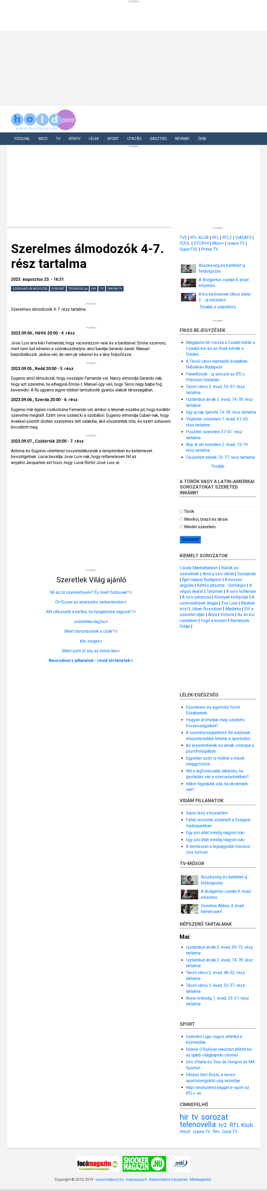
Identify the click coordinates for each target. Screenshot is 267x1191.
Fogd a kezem (214, 620)
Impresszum (136, 1179)
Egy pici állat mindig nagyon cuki (215, 832)
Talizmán (215, 591)
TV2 (183, 237)
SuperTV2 (189, 249)
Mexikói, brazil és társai (206, 519)
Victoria (227, 614)
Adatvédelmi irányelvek (168, 1179)
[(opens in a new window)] (98, 1163)
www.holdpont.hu (109, 1179)
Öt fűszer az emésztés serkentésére (89, 602)
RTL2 (227, 237)
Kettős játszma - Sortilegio (221, 585)
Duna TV (229, 1131)
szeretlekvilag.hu (89, 621)
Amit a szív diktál (218, 573)
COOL (185, 243)
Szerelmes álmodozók (30, 288)
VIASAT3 (243, 237)
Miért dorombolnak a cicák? (89, 631)
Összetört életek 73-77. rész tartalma (220, 457)
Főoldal (22, 139)
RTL (215, 237)
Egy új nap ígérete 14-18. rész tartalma (221, 412)
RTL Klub (241, 1125)
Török (189, 511)
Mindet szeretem (200, 526)
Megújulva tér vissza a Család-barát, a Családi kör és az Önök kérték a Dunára (220, 348)
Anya (212, 614)
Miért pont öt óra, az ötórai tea (89, 650)
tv (102, 288)
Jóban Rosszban (206, 608)
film (216, 1131)
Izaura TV (114, 288)
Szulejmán (246, 573)
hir (93, 288)
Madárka (233, 608)
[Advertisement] (133, 185)
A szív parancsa (196, 597)
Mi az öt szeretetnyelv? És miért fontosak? (89, 592)
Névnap (182, 139)
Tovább (217, 466)
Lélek (94, 139)
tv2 (223, 1125)
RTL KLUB (199, 237)
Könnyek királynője (231, 597)
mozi (185, 1131)
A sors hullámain (241, 591)
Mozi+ (218, 243)
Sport (113, 139)
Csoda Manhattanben (199, 567)
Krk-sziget (89, 641)
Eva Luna (229, 603)
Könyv (75, 139)
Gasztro (158, 139)
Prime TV (209, 249)
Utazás (134, 139)
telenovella (77, 288)
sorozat (57, 288)
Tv (58, 139)
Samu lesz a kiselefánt (207, 813)
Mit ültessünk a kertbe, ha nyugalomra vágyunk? (89, 611)
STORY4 (202, 243)
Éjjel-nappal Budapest (201, 579)
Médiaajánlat (200, 1179)
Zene (202, 139)
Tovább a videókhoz (217, 306)
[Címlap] (43, 118)
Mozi (43, 139)
